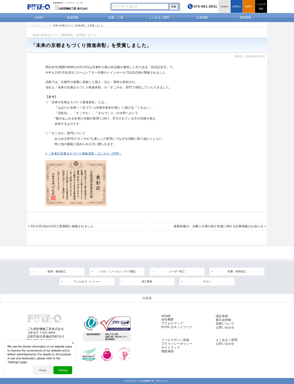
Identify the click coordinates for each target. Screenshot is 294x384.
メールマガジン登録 (175, 340)
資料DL (248, 6)
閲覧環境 (167, 351)
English (224, 6)
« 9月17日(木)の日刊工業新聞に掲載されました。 (62, 226)
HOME (39, 17)
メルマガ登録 (260, 6)
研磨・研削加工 (237, 271)
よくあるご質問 (159, 17)
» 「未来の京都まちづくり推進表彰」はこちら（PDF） (83, 153)
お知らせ (43, 25)
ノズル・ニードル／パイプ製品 (117, 271)
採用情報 (245, 17)
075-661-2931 (205, 6)
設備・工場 (116, 17)
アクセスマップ (172, 323)
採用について (225, 323)
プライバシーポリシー (176, 343)
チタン (207, 281)
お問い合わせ (225, 327)
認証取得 (222, 316)
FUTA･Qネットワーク (176, 327)
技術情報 (72, 17)
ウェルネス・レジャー (87, 281)
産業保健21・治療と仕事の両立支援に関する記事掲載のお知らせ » (220, 226)
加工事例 (147, 281)
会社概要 (167, 319)
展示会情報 (223, 319)
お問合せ (236, 6)
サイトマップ (170, 347)
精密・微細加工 (57, 271)
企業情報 (202, 17)
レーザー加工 (177, 271)
